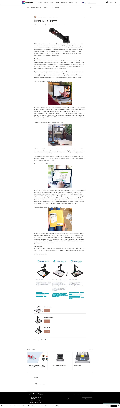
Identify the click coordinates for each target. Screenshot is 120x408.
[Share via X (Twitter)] (38, 340)
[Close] (118, 406)
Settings (107, 405)
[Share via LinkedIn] (41, 340)
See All (91, 349)
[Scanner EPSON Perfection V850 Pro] (60, 357)
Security (57, 7)
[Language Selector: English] (83, 2)
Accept (113, 405)
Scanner (45, 7)
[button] (116, 2)
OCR (51, 7)
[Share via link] (45, 340)
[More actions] (85, 17)
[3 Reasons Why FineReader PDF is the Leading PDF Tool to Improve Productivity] (37, 357)
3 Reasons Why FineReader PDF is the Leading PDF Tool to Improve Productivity (37, 366)
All (28, 7)
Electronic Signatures (36, 7)
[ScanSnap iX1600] (82, 357)
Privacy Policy (56, 405)
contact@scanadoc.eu (35, 402)
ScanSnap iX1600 (77, 365)
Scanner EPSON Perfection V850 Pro (59, 365)
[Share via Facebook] (35, 340)
